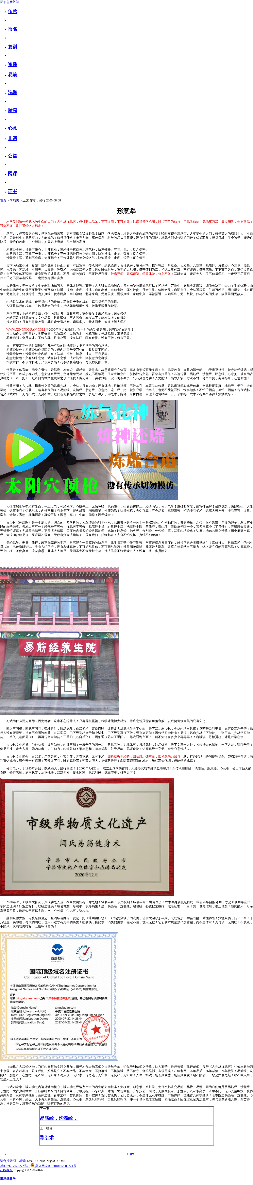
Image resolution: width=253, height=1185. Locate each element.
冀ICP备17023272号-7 (15, 1166)
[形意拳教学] (9, 2)
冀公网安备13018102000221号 (55, 1166)
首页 (3, 200)
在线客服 (6, 1170)
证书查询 (19, 1160)
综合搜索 (6, 1160)
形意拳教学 (8, 1178)
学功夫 (14, 200)
